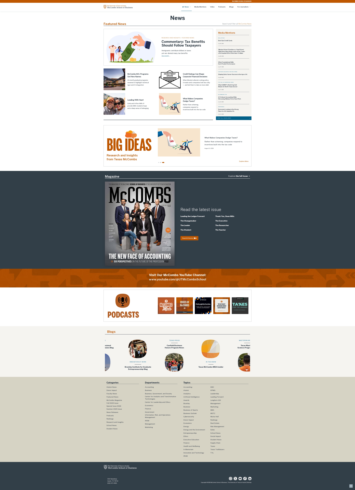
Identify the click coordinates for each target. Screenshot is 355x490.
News (187, 7)
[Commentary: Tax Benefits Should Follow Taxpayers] (210, 142)
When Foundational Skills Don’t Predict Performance (226, 63)
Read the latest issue (200, 209)
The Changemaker (188, 221)
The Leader (185, 225)
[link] (210, 142)
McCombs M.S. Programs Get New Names (137, 75)
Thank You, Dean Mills (224, 216)
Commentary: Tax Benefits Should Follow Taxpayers (183, 43)
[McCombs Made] (166, 305)
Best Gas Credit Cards (225, 40)
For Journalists (242, 7)
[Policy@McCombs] (203, 305)
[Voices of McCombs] (184, 305)
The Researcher (222, 225)
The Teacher (220, 230)
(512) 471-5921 (112, 483)
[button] (159, 162)
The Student (186, 230)
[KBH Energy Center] (221, 305)
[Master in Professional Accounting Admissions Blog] (237, 355)
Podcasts (221, 7)
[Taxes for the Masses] (240, 305)
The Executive (221, 221)
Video (212, 7)
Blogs (231, 7)
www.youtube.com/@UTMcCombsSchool (177, 279)
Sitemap (249, 482)
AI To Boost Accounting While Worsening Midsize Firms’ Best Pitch (229, 98)
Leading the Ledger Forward (192, 216)
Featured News (188, 38)
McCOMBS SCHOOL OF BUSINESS (241, 1)
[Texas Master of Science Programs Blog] (201, 355)
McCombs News (244, 24)
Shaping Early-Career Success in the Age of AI (232, 74)
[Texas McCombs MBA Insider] (164, 355)
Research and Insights (171, 38)
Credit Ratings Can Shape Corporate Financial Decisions (195, 75)
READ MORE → (166, 56)
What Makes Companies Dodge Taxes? (193, 99)
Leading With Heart (135, 100)
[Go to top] (351, 486)
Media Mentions (200, 7)
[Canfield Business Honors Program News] (128, 355)
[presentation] (131, 47)
